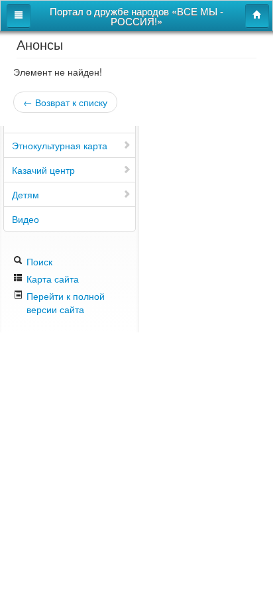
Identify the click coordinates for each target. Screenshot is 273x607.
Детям (25, 194)
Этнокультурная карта (59, 145)
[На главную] (257, 16)
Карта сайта (51, 278)
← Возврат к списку (65, 102)
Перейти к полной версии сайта (66, 302)
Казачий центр (43, 169)
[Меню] (18, 16)
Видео (25, 219)
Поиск (38, 261)
